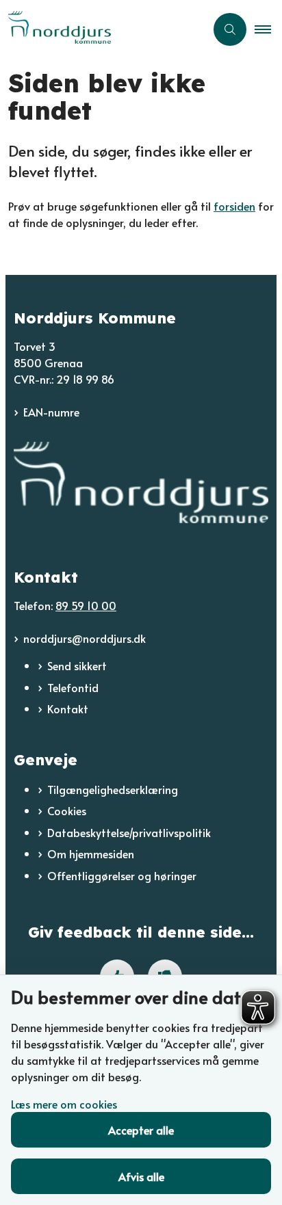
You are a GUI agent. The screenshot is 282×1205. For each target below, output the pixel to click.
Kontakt (67, 708)
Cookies (66, 810)
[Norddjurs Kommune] (141, 482)
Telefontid (73, 687)
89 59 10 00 (85, 605)
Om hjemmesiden (90, 853)
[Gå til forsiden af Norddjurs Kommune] (102, 29)
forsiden (234, 205)
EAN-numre (51, 411)
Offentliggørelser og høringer (121, 875)
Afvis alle (141, 1176)
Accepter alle (141, 1129)
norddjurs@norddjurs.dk (84, 638)
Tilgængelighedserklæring (112, 789)
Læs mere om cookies (64, 1103)
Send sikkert (77, 665)
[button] (268, 29)
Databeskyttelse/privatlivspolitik (129, 832)
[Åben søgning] (230, 29)
